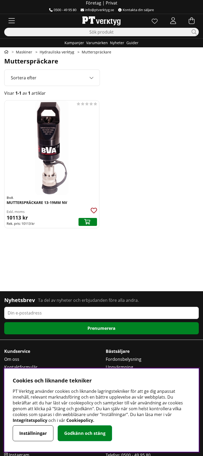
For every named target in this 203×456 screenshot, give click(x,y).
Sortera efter (23, 78)
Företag (93, 3)
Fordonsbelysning (123, 359)
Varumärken (97, 42)
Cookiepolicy (79, 420)
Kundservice (17, 351)
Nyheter (117, 42)
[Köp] (88, 222)
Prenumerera (101, 328)
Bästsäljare (118, 351)
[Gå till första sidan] (6, 52)
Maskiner (24, 51)
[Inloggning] (173, 20)
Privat (111, 3)
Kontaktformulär (21, 367)
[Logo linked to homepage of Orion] (101, 20)
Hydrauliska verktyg (57, 51)
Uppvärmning (119, 367)
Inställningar (33, 433)
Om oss (11, 359)
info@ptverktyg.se (99, 9)
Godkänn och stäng (84, 433)
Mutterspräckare (96, 51)
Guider (132, 42)
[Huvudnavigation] (11, 20)
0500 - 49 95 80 (65, 9)
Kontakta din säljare (138, 9)
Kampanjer (74, 42)
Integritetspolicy (30, 420)
